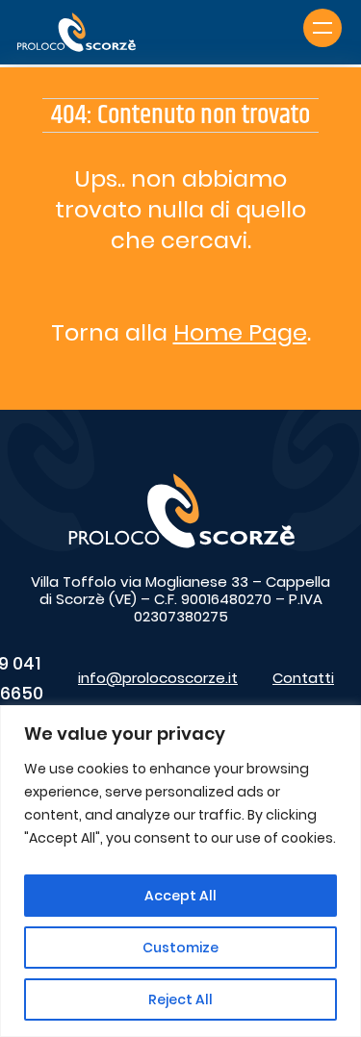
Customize (180, 947)
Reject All (180, 999)
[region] (180, 871)
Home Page (240, 332)
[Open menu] (322, 28)
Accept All (180, 895)
